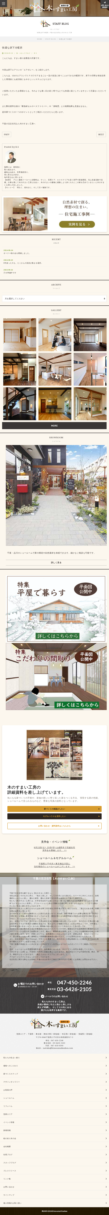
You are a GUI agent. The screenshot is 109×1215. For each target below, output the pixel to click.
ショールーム (8, 1098)
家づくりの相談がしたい (54, 809)
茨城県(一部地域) (85, 1034)
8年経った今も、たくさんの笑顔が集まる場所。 (23, 263)
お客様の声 (7, 1090)
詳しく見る (56, 562)
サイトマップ (8, 1195)
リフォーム (7, 1106)
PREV (6, 134)
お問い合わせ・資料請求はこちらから (54, 826)
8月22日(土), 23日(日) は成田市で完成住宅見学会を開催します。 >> (54, 849)
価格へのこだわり (10, 1065)
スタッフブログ (24, 53)
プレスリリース (9, 1171)
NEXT (101, 134)
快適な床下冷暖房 (65, 39)
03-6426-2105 (59, 1043)
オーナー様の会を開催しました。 (17, 253)
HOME (39, 39)
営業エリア (21, 1034)
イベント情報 (8, 1122)
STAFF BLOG (50, 39)
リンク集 (7, 1179)
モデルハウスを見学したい (54, 816)
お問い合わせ (8, 1187)
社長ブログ (7, 1154)
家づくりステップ (10, 1074)
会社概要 (7, 1146)
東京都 (38, 1034)
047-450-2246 (57, 1040)
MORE (54, 425)
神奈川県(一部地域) (51, 1034)
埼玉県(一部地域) (69, 1034)
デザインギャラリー (11, 1082)
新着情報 (7, 1130)
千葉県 (30, 1034)
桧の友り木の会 (9, 1138)
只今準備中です (10, 273)
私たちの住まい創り (11, 1057)
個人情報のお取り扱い (12, 1203)
